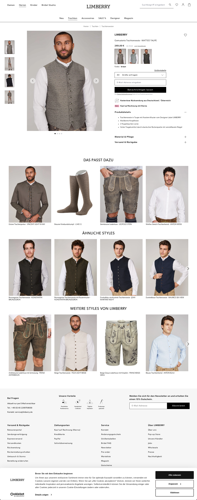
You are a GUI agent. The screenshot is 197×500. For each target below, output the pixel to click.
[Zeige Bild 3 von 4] (59, 133)
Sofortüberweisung (63, 443)
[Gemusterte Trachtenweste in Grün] (133, 56)
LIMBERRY (121, 35)
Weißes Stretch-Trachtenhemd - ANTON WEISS (164, 224)
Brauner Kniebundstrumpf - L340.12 (68, 224)
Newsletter (106, 448)
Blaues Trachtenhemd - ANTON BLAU (160, 373)
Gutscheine (106, 465)
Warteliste (106, 457)
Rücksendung (13, 448)
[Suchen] (170, 5)
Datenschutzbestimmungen (124, 94)
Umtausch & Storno (16, 457)
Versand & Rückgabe (18, 425)
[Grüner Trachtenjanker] (30, 194)
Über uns (152, 430)
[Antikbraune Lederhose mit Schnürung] (30, 342)
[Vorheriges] (32, 80)
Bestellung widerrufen (17, 461)
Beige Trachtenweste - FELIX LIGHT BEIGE (70, 373)
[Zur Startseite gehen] (98, 5)
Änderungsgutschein (111, 434)
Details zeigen (41, 495)
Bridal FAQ (106, 443)
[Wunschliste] (177, 5)
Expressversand (14, 439)
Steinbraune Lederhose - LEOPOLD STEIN (116, 224)
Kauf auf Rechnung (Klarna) (67, 430)
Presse (151, 452)
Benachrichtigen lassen (140, 90)
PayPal (57, 439)
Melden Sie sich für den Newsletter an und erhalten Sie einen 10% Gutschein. (158, 397)
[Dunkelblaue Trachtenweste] (167, 267)
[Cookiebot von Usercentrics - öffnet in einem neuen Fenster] (17, 495)
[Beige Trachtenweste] (75, 342)
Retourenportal (14, 430)
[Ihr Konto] (183, 5)
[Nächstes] (96, 80)
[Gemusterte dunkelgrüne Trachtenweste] (146, 56)
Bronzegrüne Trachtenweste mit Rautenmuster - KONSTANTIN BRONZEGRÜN (72, 299)
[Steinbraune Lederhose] (121, 194)
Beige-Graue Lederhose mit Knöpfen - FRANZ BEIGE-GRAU (120, 374)
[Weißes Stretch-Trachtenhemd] (167, 194)
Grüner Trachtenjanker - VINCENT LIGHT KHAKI (27, 224)
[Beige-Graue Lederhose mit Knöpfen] (121, 342)
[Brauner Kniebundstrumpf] (75, 194)
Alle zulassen (174, 475)
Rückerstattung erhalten (18, 452)
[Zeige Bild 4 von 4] (61, 133)
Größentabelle (160, 70)
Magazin (105, 461)
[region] (58, 82)
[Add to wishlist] (185, 35)
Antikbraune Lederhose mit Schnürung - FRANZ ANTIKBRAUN (27, 374)
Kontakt (104, 430)
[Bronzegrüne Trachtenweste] (30, 267)
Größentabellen (108, 439)
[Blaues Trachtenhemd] (167, 342)
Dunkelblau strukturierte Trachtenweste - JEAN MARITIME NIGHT (117, 299)
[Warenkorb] (189, 5)
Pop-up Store (154, 434)
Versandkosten (14, 443)
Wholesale (153, 448)
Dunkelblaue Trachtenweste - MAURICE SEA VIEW (165, 298)
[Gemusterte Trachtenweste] (120, 56)
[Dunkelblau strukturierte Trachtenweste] (121, 267)
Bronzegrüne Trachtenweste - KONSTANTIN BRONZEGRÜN (25, 299)
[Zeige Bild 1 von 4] (55, 133)
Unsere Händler (155, 439)
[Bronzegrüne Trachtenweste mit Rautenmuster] (75, 267)
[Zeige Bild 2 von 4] (57, 133)
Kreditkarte (59, 434)
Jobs (150, 443)
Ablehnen (174, 492)
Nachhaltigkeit (155, 457)
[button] (140, 75)
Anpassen (173, 484)
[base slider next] (188, 268)
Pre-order (105, 452)
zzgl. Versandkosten (140, 46)
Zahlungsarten (62, 425)
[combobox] (154, 5)
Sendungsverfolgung (17, 434)
